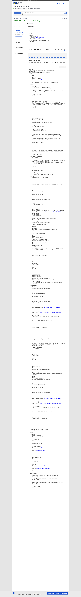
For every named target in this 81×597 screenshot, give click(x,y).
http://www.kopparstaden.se (40, 450)
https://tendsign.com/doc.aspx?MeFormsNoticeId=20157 (52, 211)
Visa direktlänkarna (19, 32)
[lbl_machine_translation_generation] (40, 60)
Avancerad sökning (30, 14)
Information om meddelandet (19, 53)
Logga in (60, 3)
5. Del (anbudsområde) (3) (18, 48)
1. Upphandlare (17, 42)
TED (14, 18)
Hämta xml (18, 30)
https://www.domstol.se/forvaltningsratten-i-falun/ (43, 468)
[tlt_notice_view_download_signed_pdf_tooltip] (64, 50)
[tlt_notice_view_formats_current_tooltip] (64, 66)
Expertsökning (37, 14)
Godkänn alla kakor (51, 593)
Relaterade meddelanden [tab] (18, 26)
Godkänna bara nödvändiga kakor (61, 593)
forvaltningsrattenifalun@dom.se (41, 465)
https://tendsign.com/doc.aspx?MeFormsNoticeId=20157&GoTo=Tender (50, 312)
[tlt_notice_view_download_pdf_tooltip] (29, 57)
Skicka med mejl (19, 36)
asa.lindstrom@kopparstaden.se (39, 37)
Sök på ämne (42, 14)
